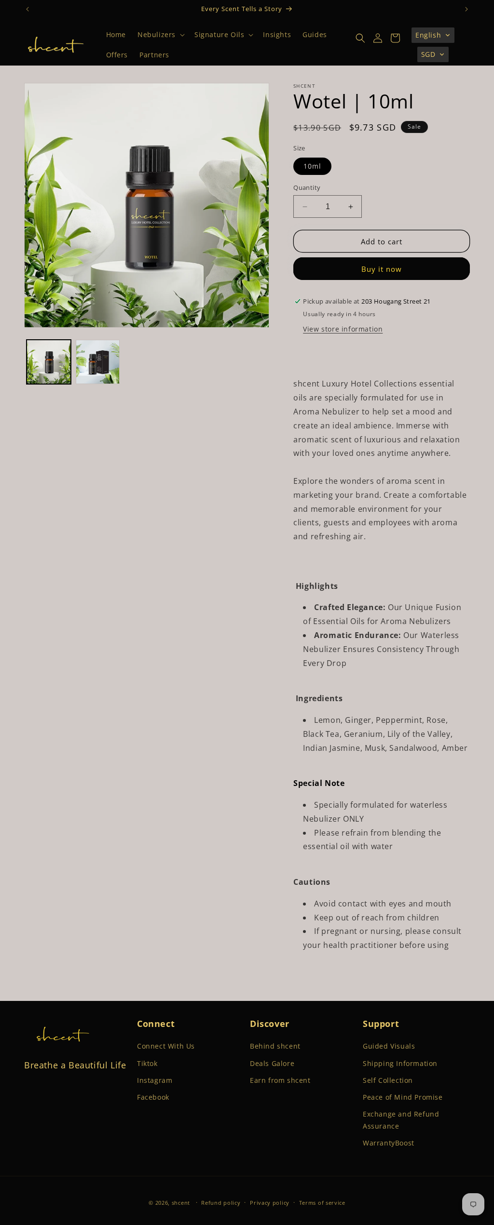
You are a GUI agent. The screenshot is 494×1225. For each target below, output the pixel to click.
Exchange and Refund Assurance (401, 1120)
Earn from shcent (280, 1080)
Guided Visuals (389, 1046)
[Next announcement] (466, 9)
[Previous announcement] (27, 9)
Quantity (306, 187)
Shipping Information (400, 1063)
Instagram (154, 1080)
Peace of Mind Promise (403, 1097)
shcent (181, 1202)
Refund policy (220, 1202)
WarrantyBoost (388, 1142)
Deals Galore (272, 1063)
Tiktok (147, 1063)
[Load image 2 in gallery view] (98, 362)
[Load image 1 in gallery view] (49, 362)
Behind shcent (275, 1046)
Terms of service (322, 1202)
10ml (312, 166)
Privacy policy (269, 1202)
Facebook (153, 1097)
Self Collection (388, 1080)
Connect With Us (166, 1046)
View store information (343, 328)
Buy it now (381, 269)
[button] (160, 35)
